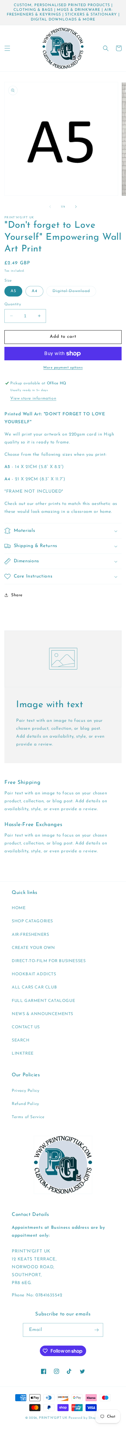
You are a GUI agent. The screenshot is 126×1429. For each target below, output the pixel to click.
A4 (34, 291)
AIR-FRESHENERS (30, 935)
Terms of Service (28, 1117)
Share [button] (17, 595)
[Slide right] (75, 206)
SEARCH (21, 1040)
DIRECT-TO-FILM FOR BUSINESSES (49, 961)
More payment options (63, 367)
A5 (13, 291)
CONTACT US (26, 1027)
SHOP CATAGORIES (32, 921)
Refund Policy (25, 1104)
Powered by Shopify (85, 1418)
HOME (18, 908)
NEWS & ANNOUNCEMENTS (42, 1014)
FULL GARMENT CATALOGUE (43, 1001)
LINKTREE (23, 1053)
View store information (33, 398)
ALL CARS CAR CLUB (34, 987)
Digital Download (74, 293)
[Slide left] (50, 206)
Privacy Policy (25, 1091)
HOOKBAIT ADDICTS (34, 974)
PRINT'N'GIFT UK (53, 1418)
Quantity (12, 304)
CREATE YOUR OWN (33, 948)
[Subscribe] (96, 1330)
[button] (7, 48)
